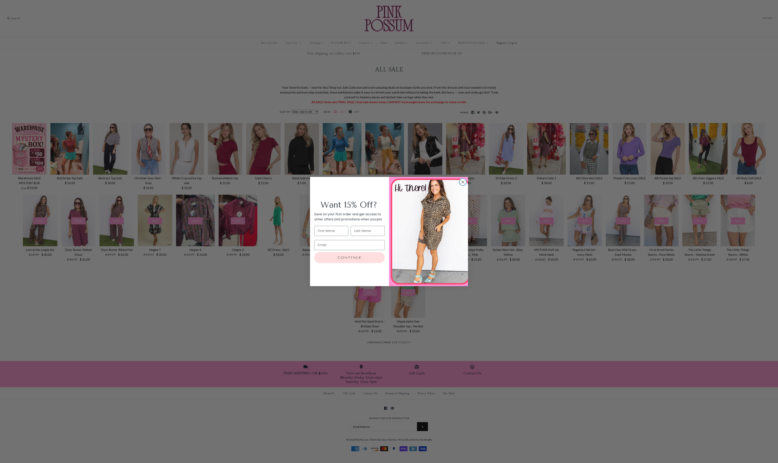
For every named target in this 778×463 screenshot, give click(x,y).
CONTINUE (350, 257)
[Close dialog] (462, 182)
